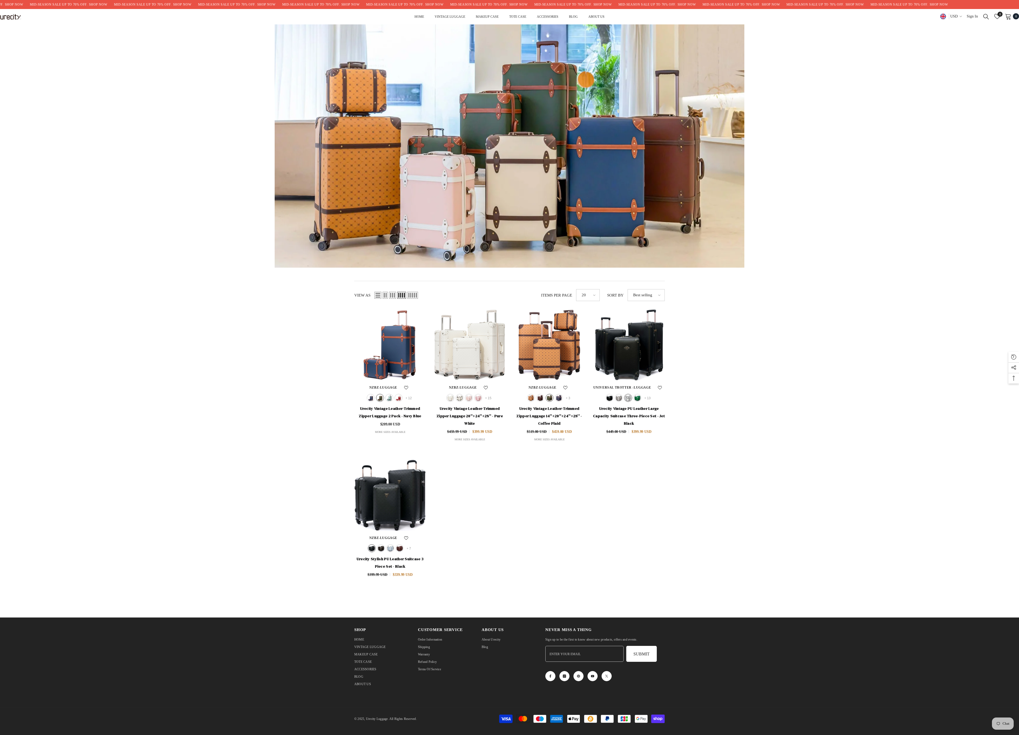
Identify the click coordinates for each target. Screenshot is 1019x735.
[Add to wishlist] (406, 387)
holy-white (460, 398)
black (372, 548)
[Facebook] (550, 676)
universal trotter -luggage (622, 387)
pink (469, 398)
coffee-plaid (531, 398)
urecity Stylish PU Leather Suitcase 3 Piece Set (390, 562)
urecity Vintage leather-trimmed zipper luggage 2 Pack (390, 412)
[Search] (986, 16)
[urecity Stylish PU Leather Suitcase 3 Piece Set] (390, 495)
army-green (380, 398)
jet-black (610, 398)
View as (362, 295)
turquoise (389, 398)
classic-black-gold (381, 548)
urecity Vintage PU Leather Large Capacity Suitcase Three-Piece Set (629, 416)
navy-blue (371, 398)
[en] (943, 16)
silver (628, 398)
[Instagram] (564, 676)
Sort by (615, 295)
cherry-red (399, 398)
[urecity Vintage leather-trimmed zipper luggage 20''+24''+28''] (470, 345)
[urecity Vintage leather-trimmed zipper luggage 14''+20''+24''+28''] (549, 345)
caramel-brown (540, 398)
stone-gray (619, 398)
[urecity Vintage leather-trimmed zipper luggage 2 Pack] (390, 345)
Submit (641, 654)
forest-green (637, 398)
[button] (377, 295)
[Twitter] (607, 676)
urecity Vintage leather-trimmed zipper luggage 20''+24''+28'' (470, 416)
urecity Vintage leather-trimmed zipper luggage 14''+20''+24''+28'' (549, 416)
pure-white (450, 398)
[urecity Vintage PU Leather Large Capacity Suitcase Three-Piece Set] (629, 345)
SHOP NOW (47, 4)
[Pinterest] (578, 676)
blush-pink (478, 398)
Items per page (556, 295)
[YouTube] (593, 676)
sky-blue (390, 548)
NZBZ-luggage (383, 387)
